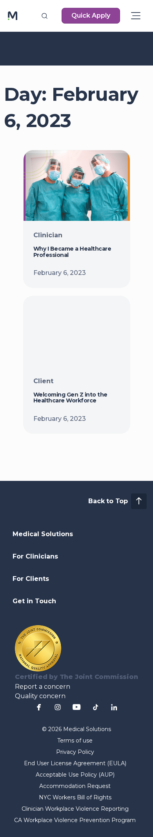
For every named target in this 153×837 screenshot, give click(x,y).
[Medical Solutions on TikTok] (95, 707)
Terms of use (75, 740)
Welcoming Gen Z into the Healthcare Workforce (70, 397)
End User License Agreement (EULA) (75, 763)
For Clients (31, 578)
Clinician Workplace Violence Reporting (75, 808)
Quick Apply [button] (90, 15)
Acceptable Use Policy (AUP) (75, 774)
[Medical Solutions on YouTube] (76, 707)
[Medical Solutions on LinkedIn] (114, 707)
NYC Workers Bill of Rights (75, 797)
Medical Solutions (43, 534)
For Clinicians (35, 556)
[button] (44, 16)
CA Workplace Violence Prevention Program (75, 820)
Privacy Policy (75, 751)
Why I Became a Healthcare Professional (72, 251)
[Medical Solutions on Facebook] (39, 707)
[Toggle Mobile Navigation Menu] (135, 16)
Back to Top (108, 501)
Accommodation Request (75, 786)
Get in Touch (34, 601)
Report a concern (42, 686)
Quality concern (40, 696)
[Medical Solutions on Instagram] (57, 707)
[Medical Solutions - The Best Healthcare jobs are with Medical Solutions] (12, 15)
